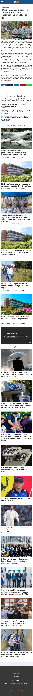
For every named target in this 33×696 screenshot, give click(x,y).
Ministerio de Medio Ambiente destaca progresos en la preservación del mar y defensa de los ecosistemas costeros (16, 218)
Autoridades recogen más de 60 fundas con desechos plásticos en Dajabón (14, 286)
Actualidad (3, 102)
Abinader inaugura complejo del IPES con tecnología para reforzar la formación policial (16, 99)
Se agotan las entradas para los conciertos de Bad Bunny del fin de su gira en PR (16, 530)
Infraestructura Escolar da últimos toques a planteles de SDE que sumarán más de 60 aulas (16, 654)
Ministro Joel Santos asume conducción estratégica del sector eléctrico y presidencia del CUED (15, 592)
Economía (3, 107)
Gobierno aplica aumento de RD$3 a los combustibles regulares (13, 105)
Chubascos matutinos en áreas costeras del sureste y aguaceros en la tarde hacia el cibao (16, 374)
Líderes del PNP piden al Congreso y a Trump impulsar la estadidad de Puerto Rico (15, 111)
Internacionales (5, 113)
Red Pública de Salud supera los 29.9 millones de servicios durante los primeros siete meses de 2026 (16, 405)
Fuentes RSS (16, 673)
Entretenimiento (5, 120)
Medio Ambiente (7, 7)
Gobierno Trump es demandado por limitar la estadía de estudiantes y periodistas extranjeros (16, 561)
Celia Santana (9, 18)
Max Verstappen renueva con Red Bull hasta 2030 (15, 500)
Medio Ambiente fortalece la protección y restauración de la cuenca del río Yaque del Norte (14, 153)
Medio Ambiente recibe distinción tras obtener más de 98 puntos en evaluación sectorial (15, 319)
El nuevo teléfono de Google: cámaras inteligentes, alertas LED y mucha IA (15, 470)
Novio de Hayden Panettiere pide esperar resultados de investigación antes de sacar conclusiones (14, 117)
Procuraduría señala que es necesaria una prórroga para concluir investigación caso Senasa (16, 623)
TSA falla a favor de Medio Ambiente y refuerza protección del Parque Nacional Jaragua (16, 252)
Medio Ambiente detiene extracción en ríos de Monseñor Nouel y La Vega (16, 185)
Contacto (16, 668)
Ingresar (17, 676)
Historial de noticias (16, 671)
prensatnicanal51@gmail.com (16, 686)
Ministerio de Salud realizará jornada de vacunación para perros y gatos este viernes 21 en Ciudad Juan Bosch (16, 438)
